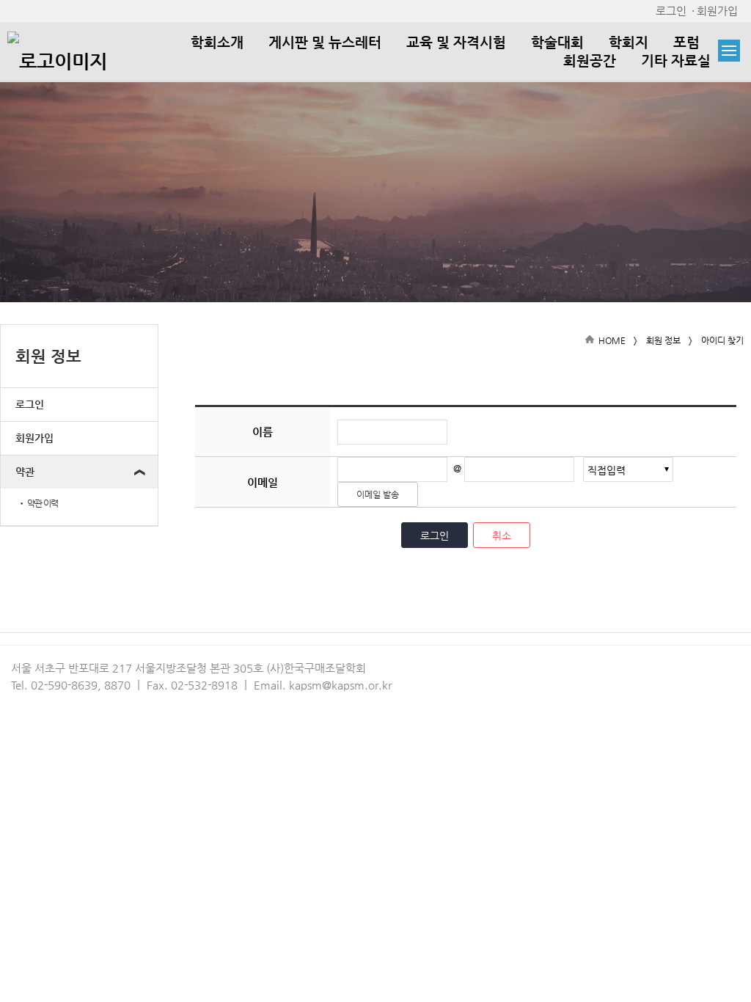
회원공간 (589, 60)
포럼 (686, 42)
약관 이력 (38, 503)
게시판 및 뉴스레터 (324, 42)
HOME (612, 340)
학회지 (628, 42)
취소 (501, 535)
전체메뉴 (729, 51)
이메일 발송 (377, 494)
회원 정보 (663, 340)
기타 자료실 (676, 60)
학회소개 (217, 42)
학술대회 (557, 42)
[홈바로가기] (57, 50)
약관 (24, 472)
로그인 (671, 10)
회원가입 (717, 10)
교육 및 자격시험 (456, 42)
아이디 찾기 (722, 340)
